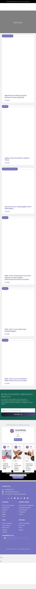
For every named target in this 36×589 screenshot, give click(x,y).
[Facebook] (14, 498)
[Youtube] (24, 498)
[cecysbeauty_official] (4, 447)
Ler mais (7, 100)
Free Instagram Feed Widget (19, 475)
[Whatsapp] (8, 498)
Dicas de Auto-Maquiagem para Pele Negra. (18, 208)
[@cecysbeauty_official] (12, 431)
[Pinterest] (18, 498)
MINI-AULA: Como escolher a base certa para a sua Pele (16, 380)
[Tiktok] (21, 498)
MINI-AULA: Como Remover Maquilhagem (15, 330)
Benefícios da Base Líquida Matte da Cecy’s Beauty (15, 96)
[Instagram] (11, 498)
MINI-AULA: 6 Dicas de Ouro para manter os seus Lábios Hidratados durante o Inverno (18, 277)
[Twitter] (27, 498)
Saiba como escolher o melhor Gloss (17, 159)
